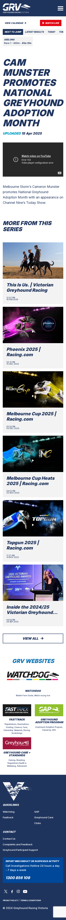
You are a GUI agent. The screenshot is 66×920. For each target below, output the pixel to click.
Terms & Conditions (30, 900)
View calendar (14, 23)
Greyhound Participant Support (20, 849)
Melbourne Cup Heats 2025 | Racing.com (30, 481)
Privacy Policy (10, 900)
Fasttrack (8, 817)
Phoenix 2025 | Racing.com (23, 352)
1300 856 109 (18, 878)
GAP (36, 811)
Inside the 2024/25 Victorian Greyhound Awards (29, 612)
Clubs (37, 823)
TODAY (51, 31)
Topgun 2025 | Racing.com (22, 545)
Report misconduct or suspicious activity (32, 861)
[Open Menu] (60, 8)
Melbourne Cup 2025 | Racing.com (31, 416)
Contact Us (9, 838)
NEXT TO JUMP (13, 31)
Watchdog (8, 811)
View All (30, 638)
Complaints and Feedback (17, 844)
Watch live (52, 23)
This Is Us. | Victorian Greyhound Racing (29, 287)
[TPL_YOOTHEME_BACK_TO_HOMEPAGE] (17, 8)
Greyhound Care (43, 817)
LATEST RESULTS (34, 31)
